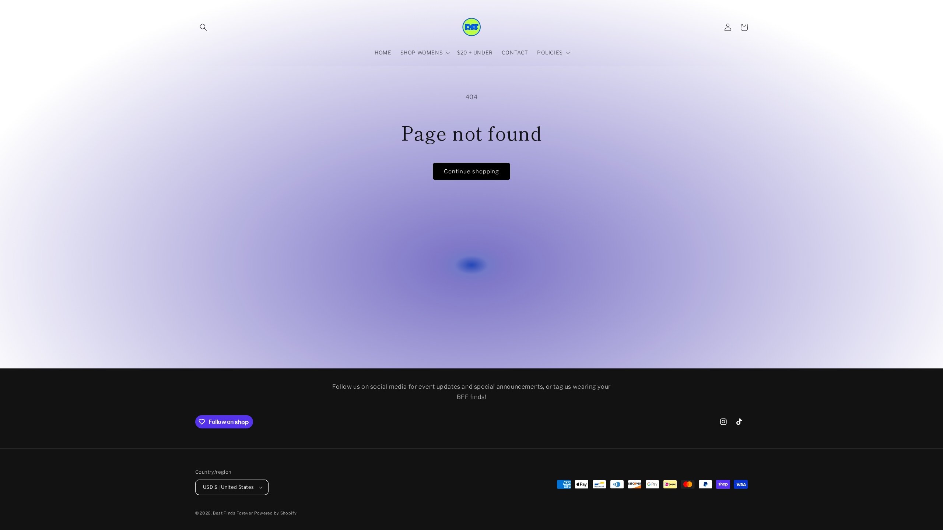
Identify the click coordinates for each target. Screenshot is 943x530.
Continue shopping (471, 171)
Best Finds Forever (233, 513)
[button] (203, 27)
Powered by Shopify (275, 513)
